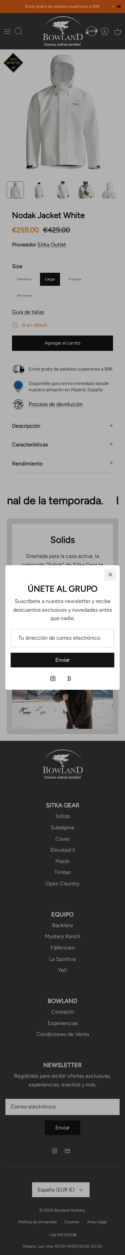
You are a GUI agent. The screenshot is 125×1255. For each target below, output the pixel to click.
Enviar (62, 660)
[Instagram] (52, 678)
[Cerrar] (110, 575)
